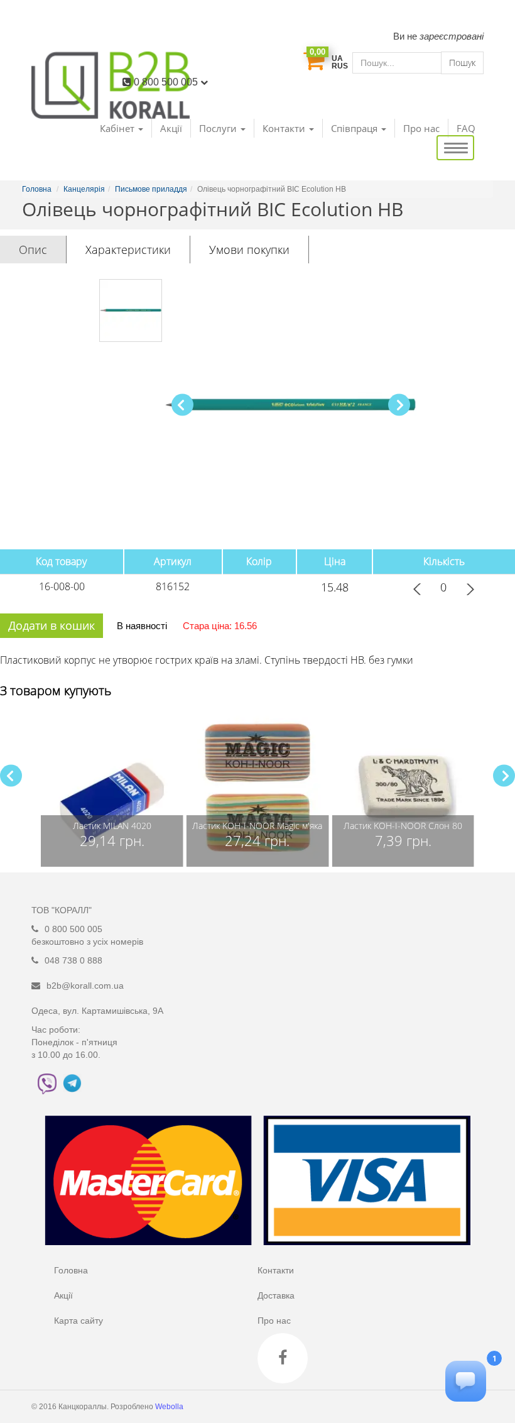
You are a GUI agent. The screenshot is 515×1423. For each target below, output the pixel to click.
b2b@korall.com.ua (85, 986)
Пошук (462, 63)
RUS (340, 66)
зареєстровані (452, 36)
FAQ (466, 128)
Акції (171, 128)
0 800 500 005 (167, 82)
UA (337, 58)
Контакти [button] (285, 128)
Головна (71, 1270)
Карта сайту (78, 1321)
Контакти (276, 1270)
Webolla (170, 1406)
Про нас (421, 128)
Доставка (276, 1295)
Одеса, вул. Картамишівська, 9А (97, 1011)
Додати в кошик (51, 625)
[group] (112, 788)
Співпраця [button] (355, 128)
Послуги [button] (219, 128)
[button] (399, 405)
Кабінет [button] (118, 128)
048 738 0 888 (73, 960)
